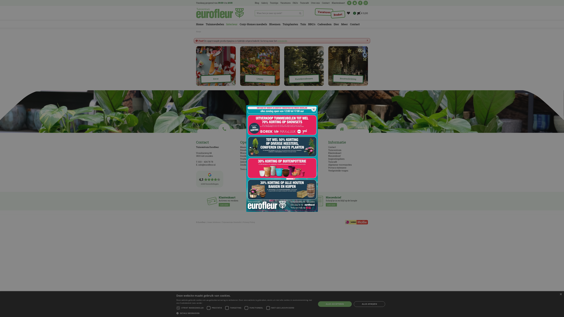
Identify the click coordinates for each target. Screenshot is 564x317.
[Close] (313, 109)
